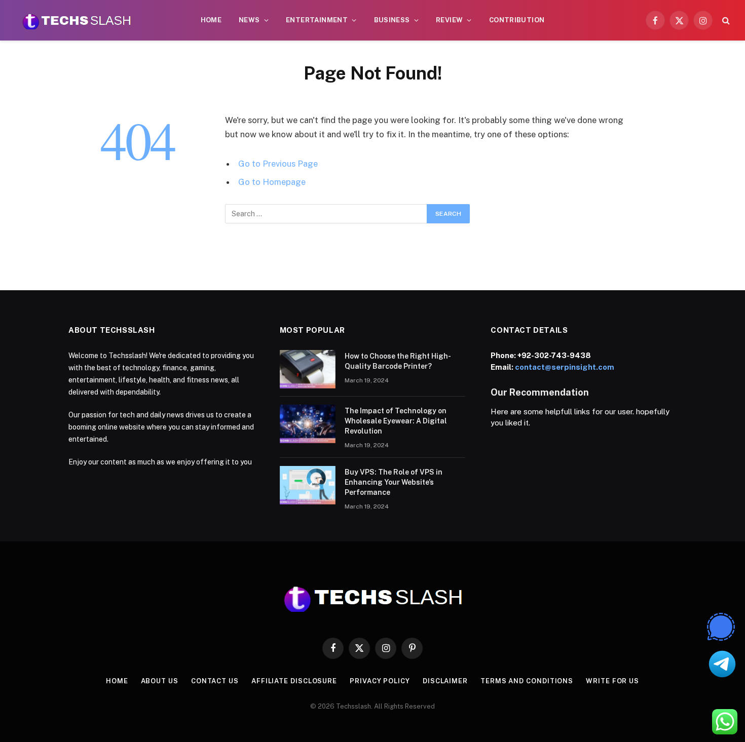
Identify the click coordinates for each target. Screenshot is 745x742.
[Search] (725, 20)
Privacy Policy (380, 681)
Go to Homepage (272, 182)
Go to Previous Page (278, 164)
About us (159, 681)
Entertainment (317, 20)
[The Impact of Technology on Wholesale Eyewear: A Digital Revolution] (308, 424)
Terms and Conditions (526, 681)
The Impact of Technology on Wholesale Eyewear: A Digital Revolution (396, 421)
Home (211, 20)
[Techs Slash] (76, 20)
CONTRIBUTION (517, 20)
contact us (215, 681)
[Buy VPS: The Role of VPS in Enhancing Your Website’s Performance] (308, 485)
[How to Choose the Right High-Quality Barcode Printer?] (308, 369)
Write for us (612, 681)
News (249, 20)
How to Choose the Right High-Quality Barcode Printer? (398, 361)
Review (449, 20)
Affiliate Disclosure (294, 681)
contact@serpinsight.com (564, 367)
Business (392, 20)
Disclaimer (445, 681)
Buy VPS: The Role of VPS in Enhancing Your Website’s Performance (393, 482)
